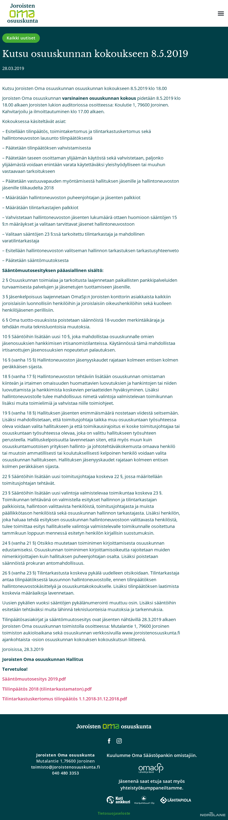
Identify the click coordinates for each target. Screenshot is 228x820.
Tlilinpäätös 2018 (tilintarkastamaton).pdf (47, 689)
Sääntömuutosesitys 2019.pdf (34, 679)
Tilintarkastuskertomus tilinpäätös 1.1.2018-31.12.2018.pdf (64, 699)
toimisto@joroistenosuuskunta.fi (65, 767)
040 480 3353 (65, 773)
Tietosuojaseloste (114, 813)
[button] (221, 13)
